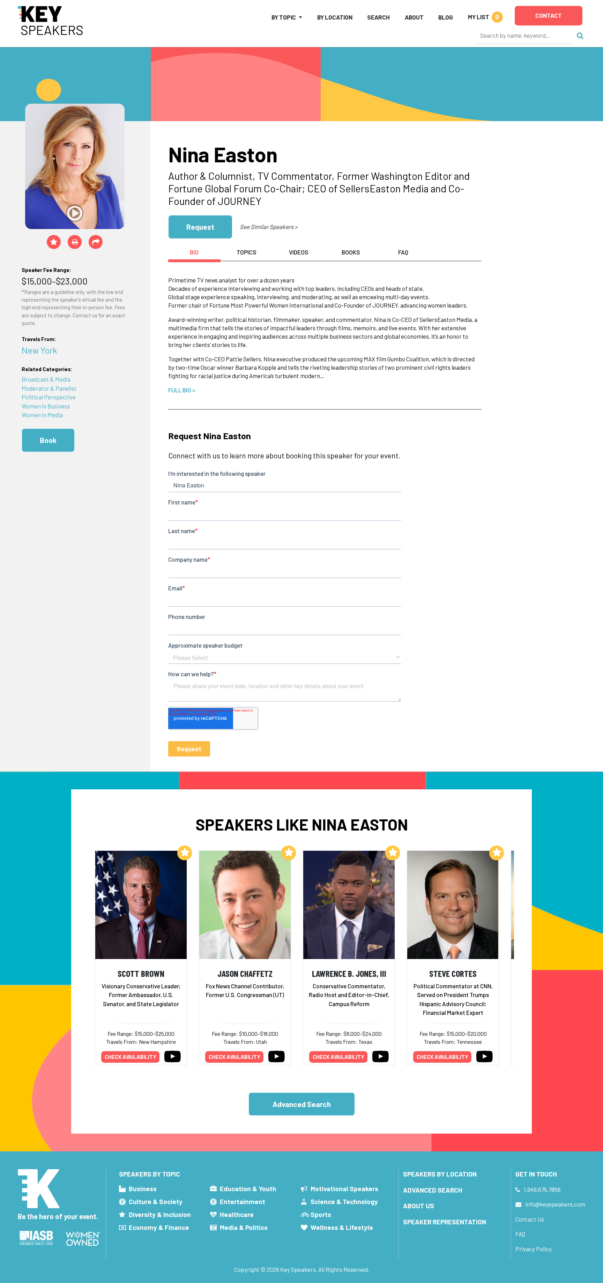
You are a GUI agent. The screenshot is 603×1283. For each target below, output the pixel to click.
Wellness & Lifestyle (342, 1227)
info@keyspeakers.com (555, 1204)
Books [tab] (351, 252)
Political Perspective (49, 396)
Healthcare (237, 1214)
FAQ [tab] (403, 252)
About (414, 17)
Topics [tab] (246, 252)
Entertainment (242, 1201)
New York (39, 350)
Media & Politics (244, 1227)
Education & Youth (248, 1189)
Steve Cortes (453, 973)
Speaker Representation (444, 1222)
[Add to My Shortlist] (54, 242)
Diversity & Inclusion (160, 1214)
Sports (321, 1214)
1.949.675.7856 (542, 1189)
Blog (445, 17)
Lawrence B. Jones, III (349, 973)
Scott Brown (141, 973)
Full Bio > (181, 389)
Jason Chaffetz (245, 973)
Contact (548, 15)
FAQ (520, 1233)
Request (200, 226)
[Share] (96, 242)
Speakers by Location (440, 1174)
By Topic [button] (283, 17)
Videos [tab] (298, 252)
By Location (334, 17)
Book (48, 440)
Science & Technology (344, 1201)
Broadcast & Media (46, 379)
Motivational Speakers (344, 1189)
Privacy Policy (533, 1248)
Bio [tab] (194, 252)
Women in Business (46, 406)
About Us (418, 1206)
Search (378, 17)
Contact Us (529, 1219)
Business (143, 1189)
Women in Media (42, 414)
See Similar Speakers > (268, 226)
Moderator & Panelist (49, 388)
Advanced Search (302, 1104)
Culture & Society (156, 1201)
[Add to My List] (184, 853)
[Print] (75, 242)
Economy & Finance (159, 1227)
